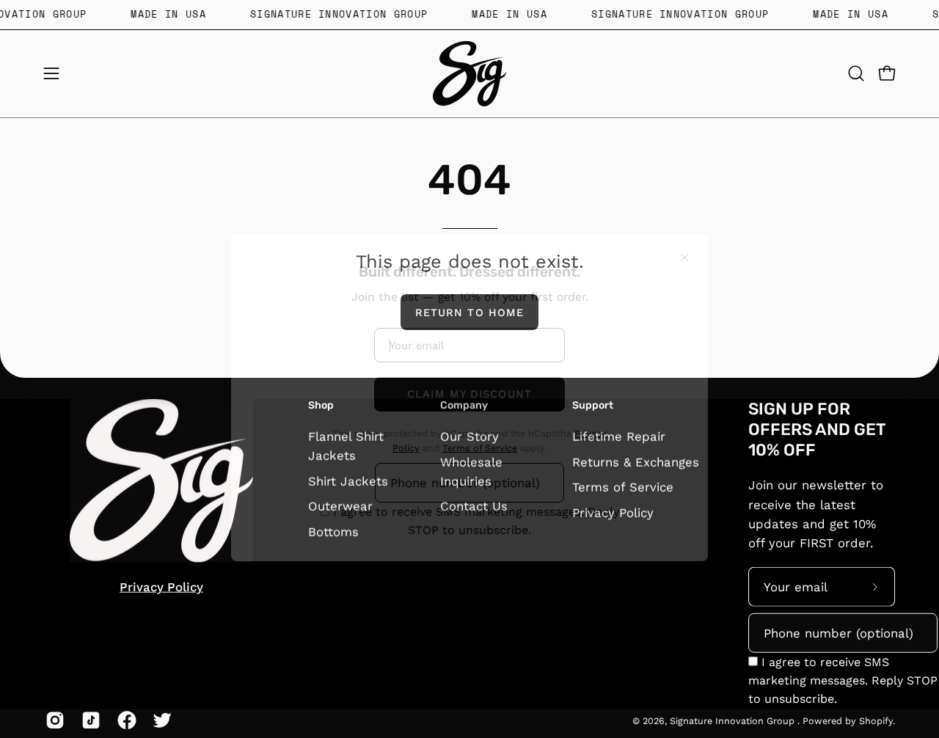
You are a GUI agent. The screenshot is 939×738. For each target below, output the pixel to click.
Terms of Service (479, 419)
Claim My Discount (469, 365)
